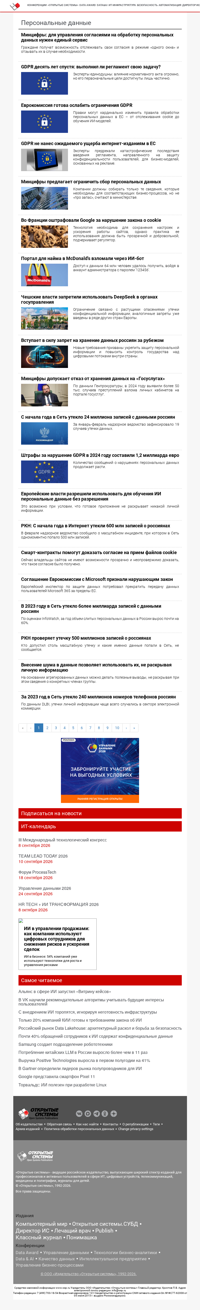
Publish (104, 1231)
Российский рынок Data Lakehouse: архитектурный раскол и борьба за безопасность (100, 1028)
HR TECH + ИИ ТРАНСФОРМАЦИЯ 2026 (58, 904)
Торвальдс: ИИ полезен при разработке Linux (62, 1085)
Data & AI (25, 1258)
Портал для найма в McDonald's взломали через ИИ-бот (82, 258)
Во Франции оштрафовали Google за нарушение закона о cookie (91, 220)
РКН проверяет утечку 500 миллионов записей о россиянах (86, 638)
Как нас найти (87, 1124)
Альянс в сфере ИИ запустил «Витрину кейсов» (64, 991)
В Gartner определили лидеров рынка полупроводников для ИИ (80, 1068)
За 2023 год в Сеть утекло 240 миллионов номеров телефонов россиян (98, 696)
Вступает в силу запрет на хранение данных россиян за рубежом (92, 340)
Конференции (37, 5)
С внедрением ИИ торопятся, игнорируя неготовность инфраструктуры (87, 1012)
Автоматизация (170, 5)
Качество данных (57, 1258)
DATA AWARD (87, 5)
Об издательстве (29, 1124)
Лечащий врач (72, 1231)
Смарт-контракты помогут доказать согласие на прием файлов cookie (99, 552)
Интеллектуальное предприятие (113, 1258)
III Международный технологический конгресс (62, 840)
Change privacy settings (135, 1129)
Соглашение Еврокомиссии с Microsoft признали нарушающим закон (97, 579)
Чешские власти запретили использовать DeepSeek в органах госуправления (89, 299)
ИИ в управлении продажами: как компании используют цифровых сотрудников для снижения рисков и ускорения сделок (56, 939)
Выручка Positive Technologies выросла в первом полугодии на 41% (84, 1060)
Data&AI (102, 5)
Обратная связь (59, 1124)
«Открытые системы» (63, 5)
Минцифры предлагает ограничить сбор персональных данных (91, 181)
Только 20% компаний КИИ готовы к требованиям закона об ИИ (80, 1020)
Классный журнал (39, 1237)
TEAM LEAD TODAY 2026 (43, 856)
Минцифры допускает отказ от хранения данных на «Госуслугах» (93, 378)
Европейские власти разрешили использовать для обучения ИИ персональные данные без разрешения (91, 496)
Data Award (27, 1252)
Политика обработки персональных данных (79, 1129)
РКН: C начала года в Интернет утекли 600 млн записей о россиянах (95, 525)
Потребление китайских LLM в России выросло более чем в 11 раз (82, 1052)
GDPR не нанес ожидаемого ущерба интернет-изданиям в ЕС (88, 143)
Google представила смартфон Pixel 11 (56, 1076)
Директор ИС (32, 1231)
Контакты (110, 1124)
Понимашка (81, 1237)
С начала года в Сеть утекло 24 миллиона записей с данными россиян (98, 417)
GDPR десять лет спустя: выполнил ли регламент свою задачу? (91, 66)
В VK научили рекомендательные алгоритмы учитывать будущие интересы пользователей (91, 1002)
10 (117, 728)
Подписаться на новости (51, 813)
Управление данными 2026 (44, 888)
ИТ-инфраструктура (122, 5)
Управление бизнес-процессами (50, 1265)
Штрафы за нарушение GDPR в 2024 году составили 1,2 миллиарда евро (100, 455)
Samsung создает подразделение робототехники (65, 1044)
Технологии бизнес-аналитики (125, 1252)
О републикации (135, 1124)
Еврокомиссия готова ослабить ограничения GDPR (76, 105)
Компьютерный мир (41, 1224)
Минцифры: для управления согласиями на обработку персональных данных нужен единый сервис (97, 37)
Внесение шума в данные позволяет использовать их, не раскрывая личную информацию (96, 667)
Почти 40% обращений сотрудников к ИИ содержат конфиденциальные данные (95, 1036)
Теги (156, 1124)
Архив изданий (28, 1129)
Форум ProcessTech (37, 872)
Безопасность (147, 5)
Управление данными (66, 1252)
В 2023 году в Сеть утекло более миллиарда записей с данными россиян (91, 608)
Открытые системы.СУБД (105, 1224)
